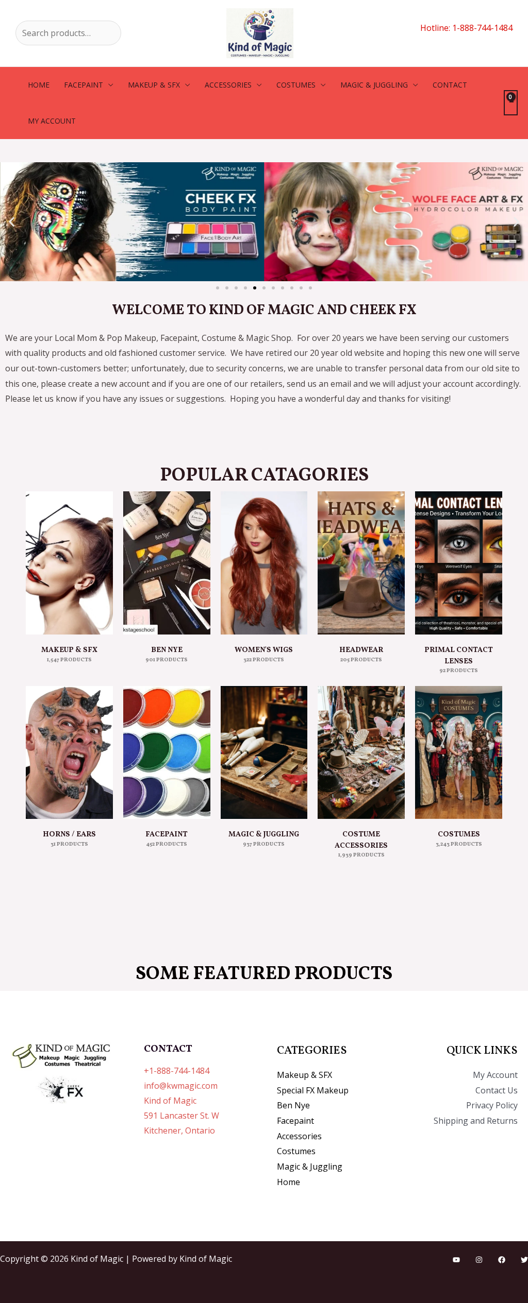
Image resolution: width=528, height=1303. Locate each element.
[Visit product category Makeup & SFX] (69, 563)
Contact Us (496, 1090)
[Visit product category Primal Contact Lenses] (458, 563)
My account (52, 121)
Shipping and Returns (476, 1120)
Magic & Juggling (374, 85)
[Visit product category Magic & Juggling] (264, 752)
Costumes (296, 85)
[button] (11, 221)
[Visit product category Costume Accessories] (361, 752)
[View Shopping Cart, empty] (511, 102)
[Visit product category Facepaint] (166, 752)
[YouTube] (456, 1259)
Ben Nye (293, 1105)
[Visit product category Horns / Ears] (69, 752)
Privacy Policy (492, 1105)
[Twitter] (524, 1259)
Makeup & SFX (154, 85)
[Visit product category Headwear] (361, 563)
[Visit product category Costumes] (458, 752)
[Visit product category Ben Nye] (166, 563)
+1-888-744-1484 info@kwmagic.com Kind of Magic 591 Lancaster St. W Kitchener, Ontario (181, 1100)
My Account (495, 1075)
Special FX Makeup (313, 1090)
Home (39, 85)
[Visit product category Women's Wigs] (264, 563)
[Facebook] (501, 1259)
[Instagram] (479, 1259)
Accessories (228, 85)
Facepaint (83, 85)
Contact (450, 85)
